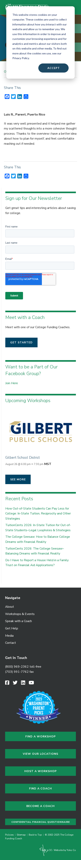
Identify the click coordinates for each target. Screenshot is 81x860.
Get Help (11, 628)
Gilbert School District (22, 457)
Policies (10, 834)
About (9, 607)
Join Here (11, 383)
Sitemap (21, 834)
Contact (10, 643)
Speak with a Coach (18, 621)
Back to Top (35, 834)
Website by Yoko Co (64, 850)
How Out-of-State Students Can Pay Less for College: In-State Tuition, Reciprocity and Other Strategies (38, 513)
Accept (53, 68)
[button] (21, 342)
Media (9, 636)
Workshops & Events (20, 614)
